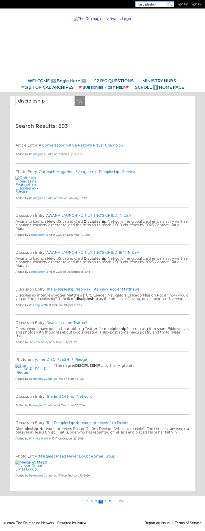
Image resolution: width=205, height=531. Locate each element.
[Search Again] (79, 101)
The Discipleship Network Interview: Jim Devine (88, 422)
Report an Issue (157, 522)
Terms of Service (188, 522)
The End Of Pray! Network (69, 396)
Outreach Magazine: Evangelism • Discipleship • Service (87, 172)
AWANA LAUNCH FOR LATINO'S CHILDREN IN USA (92, 252)
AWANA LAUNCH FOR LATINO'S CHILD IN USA (88, 215)
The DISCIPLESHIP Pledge (63, 359)
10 (110, 501)
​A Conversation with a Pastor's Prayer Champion (81, 145)
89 (121, 501)
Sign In (196, 4)
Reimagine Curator (41, 154)
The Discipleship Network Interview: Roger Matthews (93, 289)
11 (115, 501)
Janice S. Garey (38, 342)
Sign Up (182, 4)
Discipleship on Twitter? (67, 322)
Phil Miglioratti (38, 305)
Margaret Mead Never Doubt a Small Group (77, 456)
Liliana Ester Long (40, 234)
